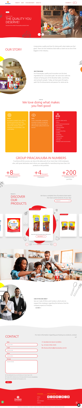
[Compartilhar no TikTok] (65, 397)
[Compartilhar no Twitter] (60, 397)
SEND (8, 382)
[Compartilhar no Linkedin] (62, 397)
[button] (78, 405)
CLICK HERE (37, 307)
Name (8, 342)
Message (9, 359)
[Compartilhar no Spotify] (68, 397)
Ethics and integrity (30, 2)
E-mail (8, 347)
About (22, 2)
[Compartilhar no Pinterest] (54, 397)
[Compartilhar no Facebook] (48, 397)
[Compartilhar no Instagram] (51, 397)
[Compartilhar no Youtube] (57, 397)
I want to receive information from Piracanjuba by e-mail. (16, 378)
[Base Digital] (76, 403)
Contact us (38, 2)
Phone (8, 353)
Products (17, 2)
